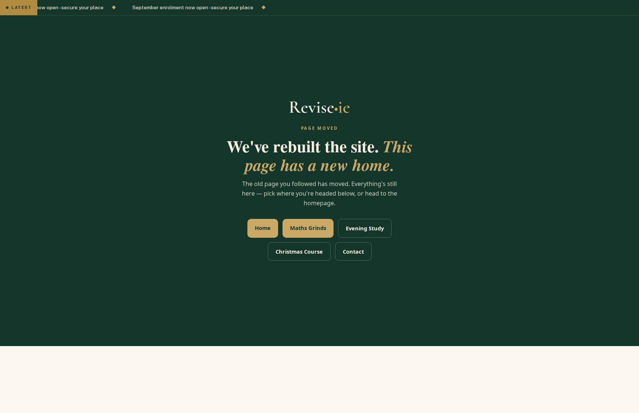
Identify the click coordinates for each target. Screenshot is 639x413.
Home (263, 227)
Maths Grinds (308, 227)
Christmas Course (299, 251)
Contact (353, 251)
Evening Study (365, 228)
